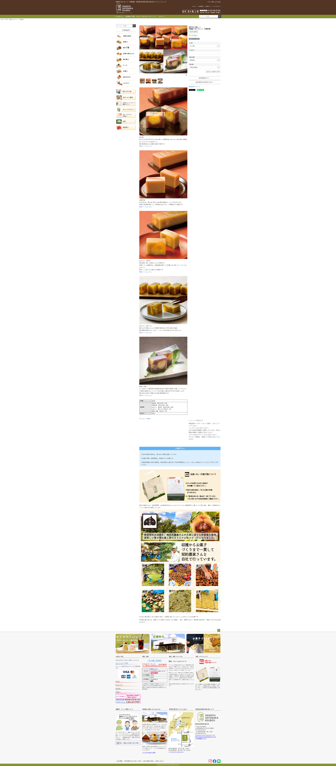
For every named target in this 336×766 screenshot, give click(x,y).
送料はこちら (154, 669)
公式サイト (120, 16)
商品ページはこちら (145, 146)
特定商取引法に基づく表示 (133, 761)
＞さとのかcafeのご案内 (148, 752)
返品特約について (194, 86)
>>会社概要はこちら (200, 738)
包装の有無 (192, 57)
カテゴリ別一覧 (142, 16)
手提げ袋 (191, 64)
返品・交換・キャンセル (176, 656)
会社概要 (119, 761)
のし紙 (191, 43)
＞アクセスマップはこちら (176, 752)
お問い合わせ (159, 761)
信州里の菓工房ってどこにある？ (178, 709)
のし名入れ (191, 50)
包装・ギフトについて (202, 656)
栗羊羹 (6, 19)
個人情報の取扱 (148, 761)
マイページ (153, 16)
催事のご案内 (131, 16)
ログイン (195, 6)
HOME (2, 19)
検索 (219, 16)
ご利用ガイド (208, 6)
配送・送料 (145, 656)
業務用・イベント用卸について (124, 709)
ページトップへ (218, 630)
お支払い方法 (119, 656)
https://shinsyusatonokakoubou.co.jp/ (205, 737)
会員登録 (201, 6)
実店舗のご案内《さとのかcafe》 (151, 709)
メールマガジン (216, 6)
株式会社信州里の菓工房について (205, 709)
